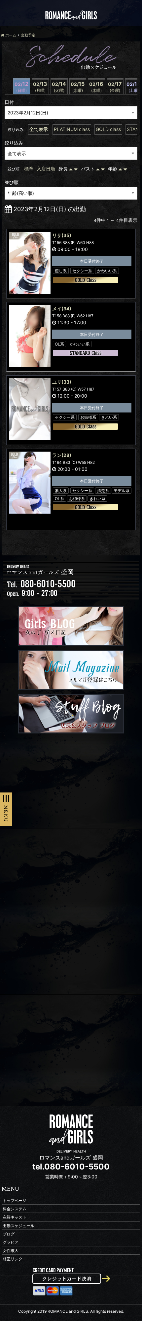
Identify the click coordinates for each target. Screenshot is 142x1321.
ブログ (9, 1233)
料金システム (14, 1208)
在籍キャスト (14, 1217)
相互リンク (12, 1258)
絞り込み (14, 143)
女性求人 (10, 1250)
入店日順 (46, 168)
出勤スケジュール (18, 1225)
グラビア (10, 1241)
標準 (28, 168)
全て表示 (38, 129)
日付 (9, 102)
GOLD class (108, 129)
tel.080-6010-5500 (71, 1166)
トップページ (14, 1200)
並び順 (11, 182)
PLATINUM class (72, 129)
